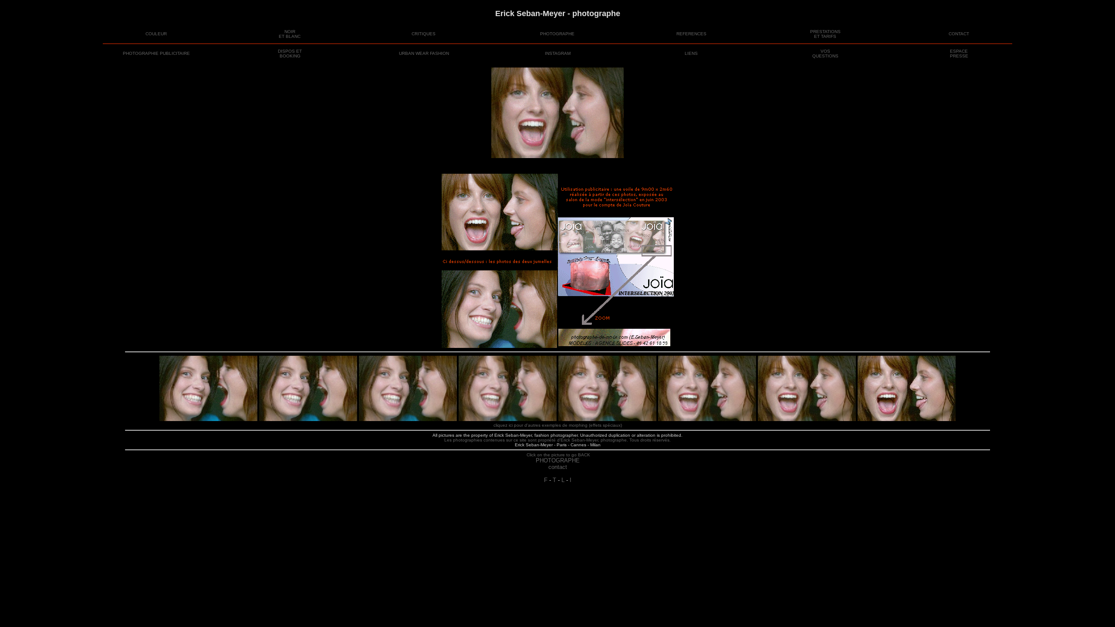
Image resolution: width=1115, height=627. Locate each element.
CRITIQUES (424, 33)
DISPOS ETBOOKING (290, 53)
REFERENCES (691, 33)
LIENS (691, 53)
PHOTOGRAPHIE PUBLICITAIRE (156, 53)
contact (557, 467)
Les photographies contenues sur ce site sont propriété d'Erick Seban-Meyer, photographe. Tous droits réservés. (557, 440)
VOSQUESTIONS (825, 53)
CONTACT (959, 33)
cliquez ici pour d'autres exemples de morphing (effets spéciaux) (557, 425)
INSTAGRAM (558, 53)
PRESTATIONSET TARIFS (825, 34)
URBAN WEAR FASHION (424, 53)
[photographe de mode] (557, 112)
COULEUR (156, 33)
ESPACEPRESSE (959, 53)
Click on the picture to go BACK (557, 454)
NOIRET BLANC (290, 34)
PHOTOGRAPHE (557, 33)
